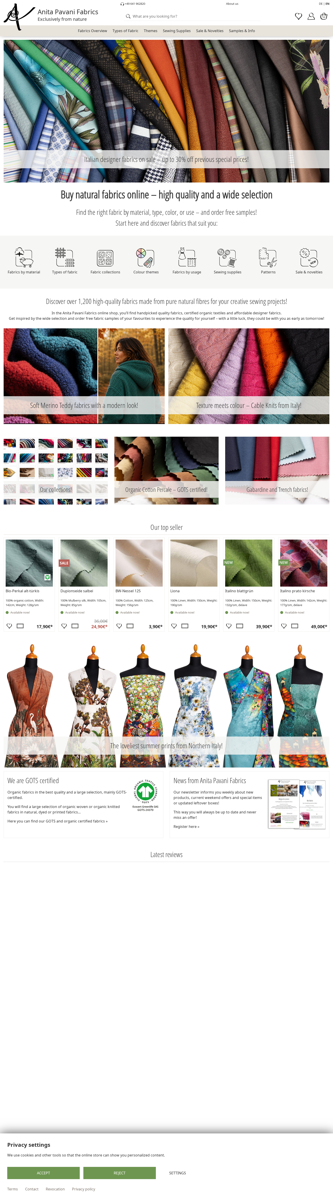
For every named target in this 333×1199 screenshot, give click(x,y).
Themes (150, 30)
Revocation (55, 1189)
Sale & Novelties (210, 30)
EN (327, 4)
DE (321, 4)
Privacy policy (83, 1189)
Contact (32, 1189)
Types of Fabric (125, 30)
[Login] (311, 16)
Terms (12, 1189)
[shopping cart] (324, 16)
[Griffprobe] (20, 626)
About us (232, 4)
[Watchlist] (298, 16)
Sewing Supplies (177, 30)
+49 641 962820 (134, 4)
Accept (43, 1173)
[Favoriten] (9, 626)
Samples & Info (242, 30)
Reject (119, 1173)
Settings (177, 1173)
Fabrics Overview (92, 30)
